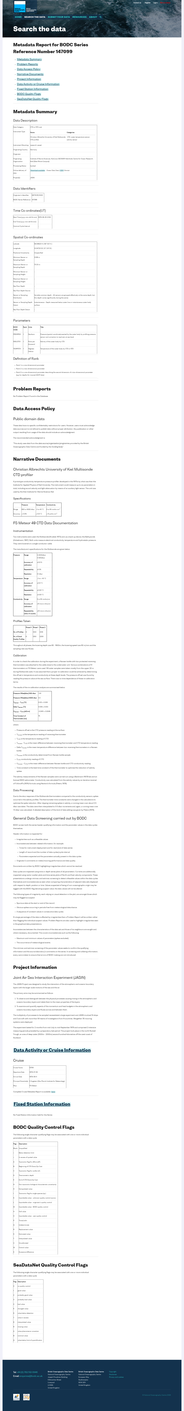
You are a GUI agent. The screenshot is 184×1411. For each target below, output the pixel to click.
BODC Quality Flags (29, 94)
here (53, 1092)
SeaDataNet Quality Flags (32, 99)
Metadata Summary (29, 59)
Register (148, 3)
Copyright (112, 1372)
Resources (80, 17)
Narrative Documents (30, 74)
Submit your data (59, 17)
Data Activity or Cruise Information (38, 84)
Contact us (137, 3)
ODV (61, 170)
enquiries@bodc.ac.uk (30, 1376)
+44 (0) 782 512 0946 (27, 1372)
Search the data (34, 17)
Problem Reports (27, 64)
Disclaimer (113, 1374)
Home (18, 17)
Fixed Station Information (32, 89)
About (93, 17)
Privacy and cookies (116, 1377)
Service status (165, 3)
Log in (155, 3)
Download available (38, 170)
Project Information (29, 79)
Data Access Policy (28, 69)
